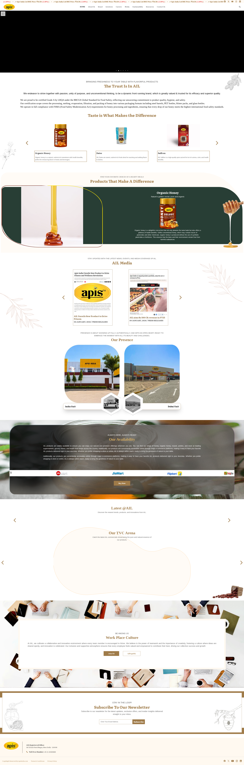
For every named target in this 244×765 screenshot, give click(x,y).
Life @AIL (132, 653)
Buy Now (122, 483)
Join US (111, 653)
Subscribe (139, 721)
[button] (116, 70)
